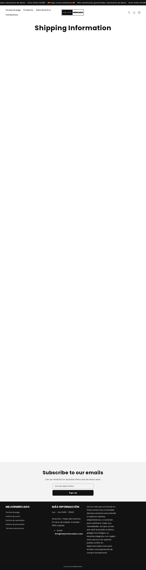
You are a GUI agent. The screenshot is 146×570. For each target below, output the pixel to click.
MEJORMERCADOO (76, 566)
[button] (129, 12)
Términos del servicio (15, 528)
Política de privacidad (15, 524)
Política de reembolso (15, 520)
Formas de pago (13, 512)
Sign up (73, 493)
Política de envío (13, 516)
